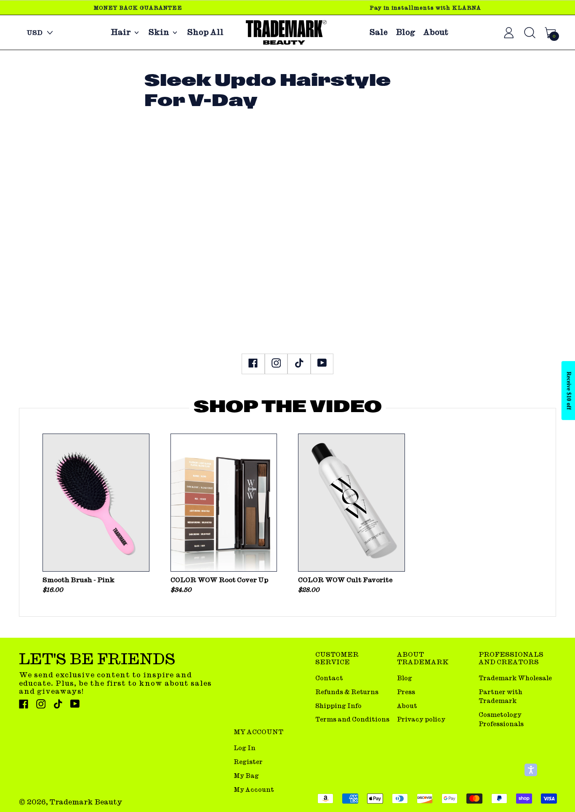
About (435, 32)
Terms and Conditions (352, 719)
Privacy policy (421, 719)
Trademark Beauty (86, 802)
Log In (245, 747)
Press (406, 691)
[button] (530, 770)
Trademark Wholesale (515, 678)
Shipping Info (338, 705)
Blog (405, 32)
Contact (329, 678)
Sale (379, 32)
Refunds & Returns (346, 691)
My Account (254, 789)
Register (248, 761)
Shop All (205, 32)
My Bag (246, 775)
